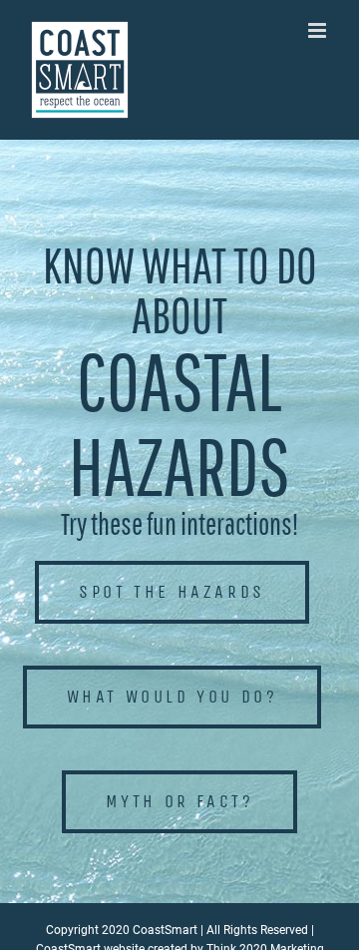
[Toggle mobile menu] (318, 30)
